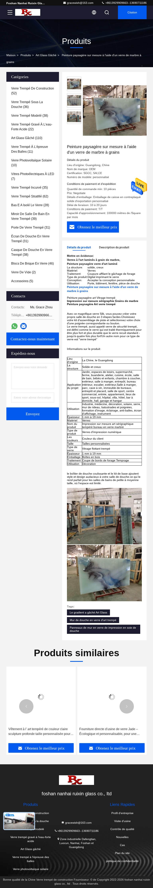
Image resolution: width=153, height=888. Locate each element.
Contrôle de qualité (122, 829)
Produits (26, 55)
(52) (32, 91)
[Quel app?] (14, 326)
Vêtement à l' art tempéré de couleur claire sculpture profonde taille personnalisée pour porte (39, 731)
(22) (31, 127)
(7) (32, 176)
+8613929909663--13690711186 (126, 2)
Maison (11, 55)
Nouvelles (122, 837)
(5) (22, 281)
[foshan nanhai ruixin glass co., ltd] (27, 12)
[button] (26, 706)
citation (132, 12)
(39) (30, 216)
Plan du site (122, 853)
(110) (26, 138)
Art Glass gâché (46, 55)
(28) (30, 205)
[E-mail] (23, 326)
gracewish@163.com (80, 2)
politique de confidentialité (122, 861)
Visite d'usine (122, 821)
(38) (29, 115)
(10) (31, 163)
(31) (30, 227)
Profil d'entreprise (122, 813)
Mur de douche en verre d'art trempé (93, 620)
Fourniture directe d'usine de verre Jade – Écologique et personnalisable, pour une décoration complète (108, 731)
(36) (27, 104)
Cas (122, 845)
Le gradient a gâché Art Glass (88, 612)
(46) (32, 263)
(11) (29, 149)
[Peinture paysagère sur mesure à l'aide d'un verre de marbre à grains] (116, 110)
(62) (29, 196)
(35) (29, 187)
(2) (23, 272)
